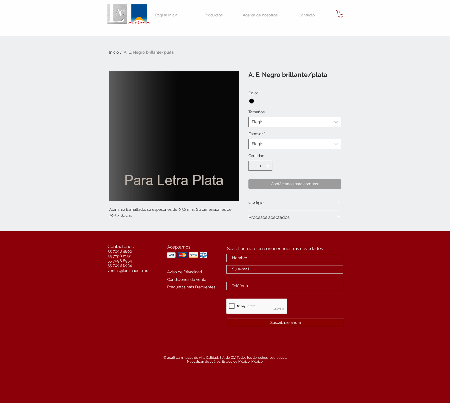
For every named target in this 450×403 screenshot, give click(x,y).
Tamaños (257, 112)
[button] (340, 13)
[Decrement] (252, 166)
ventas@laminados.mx (128, 270)
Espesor (256, 134)
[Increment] (268, 166)
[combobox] (294, 122)
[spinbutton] (260, 166)
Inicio (114, 52)
